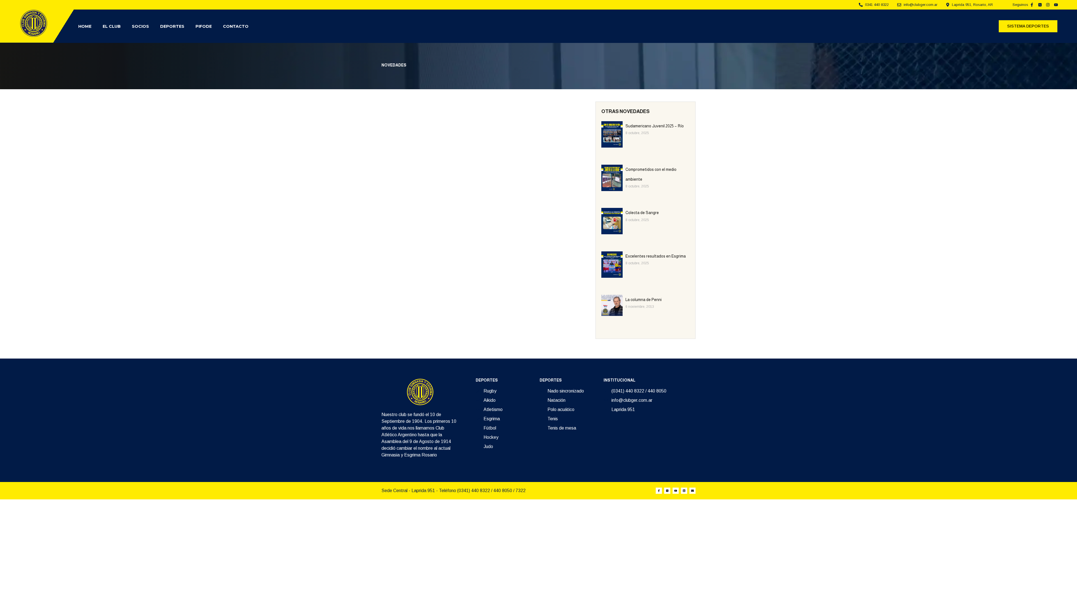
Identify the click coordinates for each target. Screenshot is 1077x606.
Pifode (203, 26)
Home (84, 26)
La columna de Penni (643, 299)
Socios (140, 26)
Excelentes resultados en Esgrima (655, 256)
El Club (112, 26)
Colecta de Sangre (642, 212)
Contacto (235, 26)
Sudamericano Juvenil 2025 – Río (654, 126)
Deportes (172, 26)
